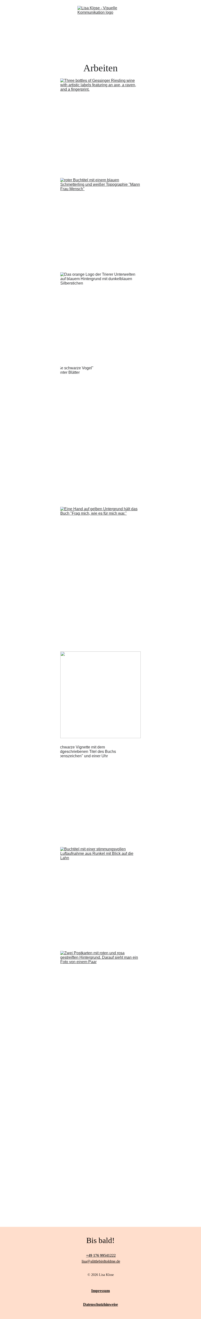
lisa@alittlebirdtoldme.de (101, 1261)
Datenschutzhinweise (100, 1304)
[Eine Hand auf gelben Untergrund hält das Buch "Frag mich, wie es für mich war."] (100, 575)
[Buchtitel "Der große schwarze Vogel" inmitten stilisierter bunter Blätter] (100, 433)
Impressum (100, 1291)
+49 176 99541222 (101, 1255)
